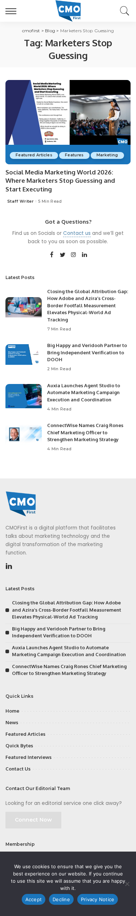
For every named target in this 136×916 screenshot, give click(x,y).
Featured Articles (34, 155)
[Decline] (127, 883)
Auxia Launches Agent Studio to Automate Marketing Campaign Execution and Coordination (83, 392)
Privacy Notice (98, 899)
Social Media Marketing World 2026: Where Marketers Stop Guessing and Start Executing (60, 180)
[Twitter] (62, 255)
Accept (33, 899)
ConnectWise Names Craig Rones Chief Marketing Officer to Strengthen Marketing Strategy (85, 432)
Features (74, 155)
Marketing (107, 155)
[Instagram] (73, 255)
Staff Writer (20, 201)
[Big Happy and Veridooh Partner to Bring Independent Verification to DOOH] (23, 357)
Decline (61, 899)
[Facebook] (51, 255)
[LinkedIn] (84, 255)
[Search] (123, 11)
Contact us (77, 233)
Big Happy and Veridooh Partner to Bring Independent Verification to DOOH (87, 352)
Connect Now (33, 819)
